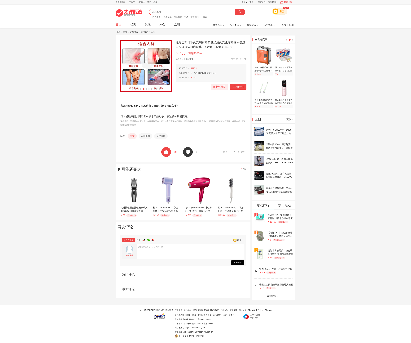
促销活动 (178, 17)
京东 (193, 68)
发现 (148, 24)
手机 (186, 17)
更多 (289, 119)
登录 (244, 2)
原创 (162, 24)
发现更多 (271, 295)
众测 (177, 24)
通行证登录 (128, 240)
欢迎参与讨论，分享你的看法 (150, 247)
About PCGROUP (147, 310)
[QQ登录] (145, 239)
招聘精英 (233, 310)
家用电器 (134, 32)
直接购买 (237, 86)
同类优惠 (260, 39)
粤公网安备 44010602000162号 (192, 336)
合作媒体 (188, 310)
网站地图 (242, 310)
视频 (155, 2)
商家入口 (262, 2)
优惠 (133, 24)
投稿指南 (197, 310)
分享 (243, 152)
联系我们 (215, 310)
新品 (149, 2)
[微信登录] (149, 239)
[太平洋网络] (159, 315)
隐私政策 (169, 310)
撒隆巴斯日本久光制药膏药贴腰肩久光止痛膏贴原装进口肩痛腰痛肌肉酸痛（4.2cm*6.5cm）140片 (210, 45)
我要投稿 (288, 2)
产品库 (132, 2)
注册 (251, 2)
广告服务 (178, 310)
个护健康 (144, 32)
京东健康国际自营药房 (204, 73)
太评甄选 (141, 2)
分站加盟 (224, 310)
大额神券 (167, 17)
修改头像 (129, 255)
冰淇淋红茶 (188, 59)
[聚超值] (129, 13)
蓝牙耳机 (195, 17)
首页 (118, 24)
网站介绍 (160, 310)
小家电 (204, 17)
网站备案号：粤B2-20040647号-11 (190, 328)
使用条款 (206, 310)
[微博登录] (154, 239)
